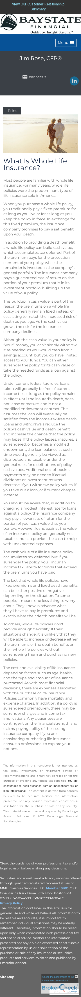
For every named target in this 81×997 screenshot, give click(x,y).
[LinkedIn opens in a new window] (74, 84)
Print (12, 111)
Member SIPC (56, 888)
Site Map (7, 977)
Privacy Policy (11, 903)
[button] (65, 43)
